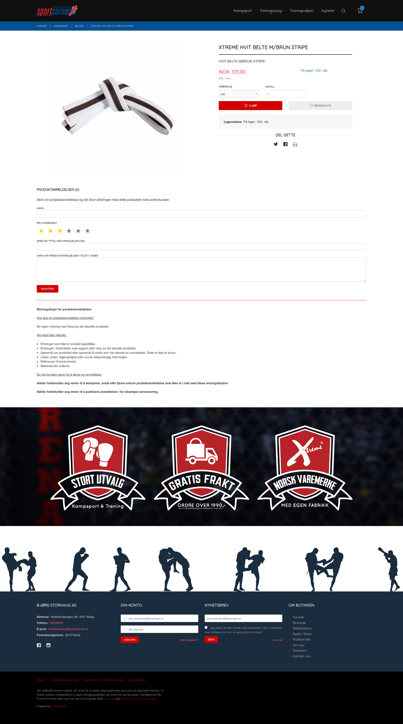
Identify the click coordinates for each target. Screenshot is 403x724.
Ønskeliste (322, 105)
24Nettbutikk (59, 706)
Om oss (298, 645)
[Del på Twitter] (276, 144)
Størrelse (225, 86)
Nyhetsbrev (137, 680)
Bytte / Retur (302, 634)
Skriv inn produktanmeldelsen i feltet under (67, 255)
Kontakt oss (302, 656)
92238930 (56, 623)
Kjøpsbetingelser (64, 680)
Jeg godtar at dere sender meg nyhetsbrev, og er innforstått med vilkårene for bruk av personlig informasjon (243, 630)
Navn (40, 208)
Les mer (277, 640)
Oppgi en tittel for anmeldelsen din (61, 240)
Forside (298, 617)
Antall (269, 86)
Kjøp (253, 105)
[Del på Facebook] (285, 144)
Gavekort (300, 650)
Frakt (41, 680)
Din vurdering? (47, 222)
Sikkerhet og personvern (102, 680)
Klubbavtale (301, 639)
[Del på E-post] (295, 144)
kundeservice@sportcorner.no (68, 629)
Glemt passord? (189, 640)
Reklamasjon (302, 628)
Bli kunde (299, 623)
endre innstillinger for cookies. (139, 699)
